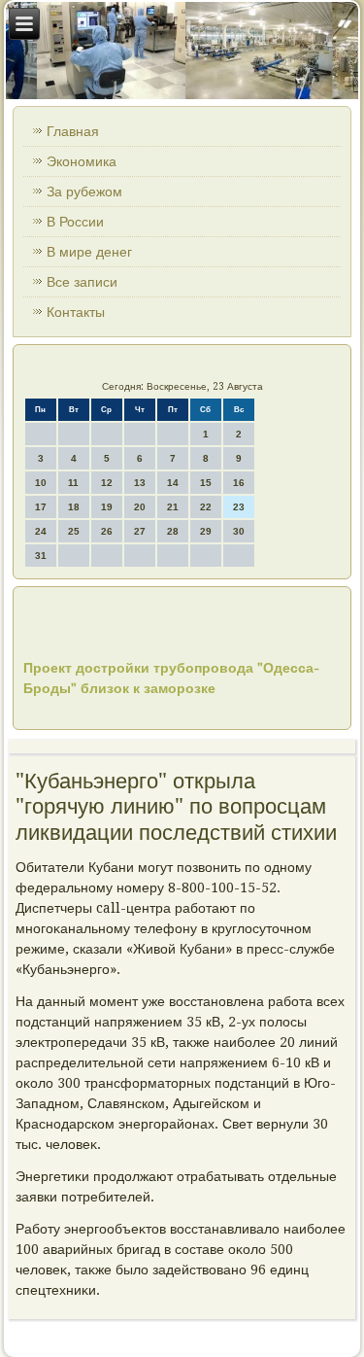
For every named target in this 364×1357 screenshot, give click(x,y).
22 (206, 507)
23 (239, 507)
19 (107, 507)
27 (140, 531)
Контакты (76, 312)
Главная (73, 131)
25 (74, 531)
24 (41, 531)
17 (41, 507)
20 (140, 507)
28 (173, 531)
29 (206, 531)
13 (140, 482)
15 (206, 482)
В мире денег (89, 252)
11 (73, 482)
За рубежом (84, 191)
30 (239, 531)
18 (74, 507)
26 (107, 531)
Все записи (82, 282)
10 (41, 482)
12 (107, 482)
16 (239, 482)
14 (173, 482)
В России (75, 221)
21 (173, 507)
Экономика (81, 161)
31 (41, 555)
